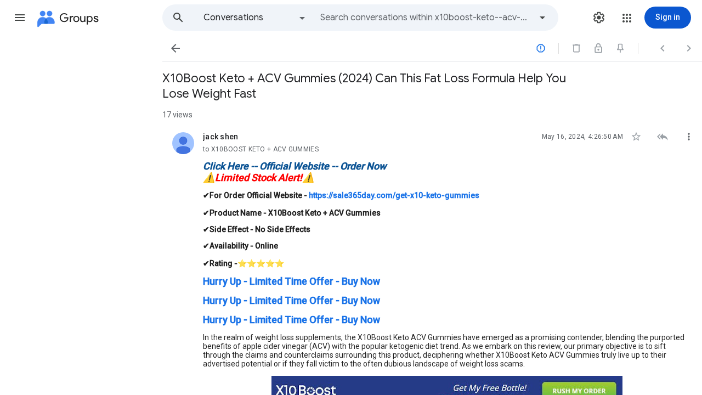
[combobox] (425, 17)
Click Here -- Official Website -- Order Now (294, 166)
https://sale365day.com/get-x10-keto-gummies (394, 195)
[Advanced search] (542, 17)
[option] (255, 17)
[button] (20, 17)
